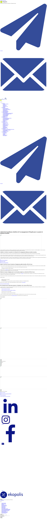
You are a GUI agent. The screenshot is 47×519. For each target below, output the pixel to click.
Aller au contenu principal (3, 0)
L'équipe (4, 133)
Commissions (6, 269)
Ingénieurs (4, 104)
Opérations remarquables (5, 131)
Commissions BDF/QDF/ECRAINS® (7, 118)
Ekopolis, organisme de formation (6, 109)
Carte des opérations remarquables (5, 510)
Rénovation (4, 120)
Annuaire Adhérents (5, 130)
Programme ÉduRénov (5, 115)
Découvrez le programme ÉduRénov (4, 262)
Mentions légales (3, 507)
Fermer (1, 514)
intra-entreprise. (23, 282)
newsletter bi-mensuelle (14, 295)
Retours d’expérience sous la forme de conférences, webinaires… (9, 290)
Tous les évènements (5, 117)
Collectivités (4, 105)
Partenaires (4, 134)
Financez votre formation (5, 111)
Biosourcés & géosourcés (6, 119)
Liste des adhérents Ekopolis (5, 508)
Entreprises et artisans (5, 106)
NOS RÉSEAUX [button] (4, 128)
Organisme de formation (4, 505)
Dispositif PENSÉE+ (5, 116)
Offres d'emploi (4, 135)
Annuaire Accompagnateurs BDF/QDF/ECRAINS (8, 129)
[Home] (3, 2)
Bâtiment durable (5, 127)
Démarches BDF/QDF (5, 112)
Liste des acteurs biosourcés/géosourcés (6, 509)
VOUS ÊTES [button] (3, 103)
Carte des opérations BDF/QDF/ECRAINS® (8, 113)
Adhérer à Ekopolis (2, 396)
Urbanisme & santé (5, 121)
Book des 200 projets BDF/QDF (3, 260)
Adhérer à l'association (2, 392)
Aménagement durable (5, 110)
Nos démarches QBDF (2, 261)
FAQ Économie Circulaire (4, 512)
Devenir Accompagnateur (6, 114)
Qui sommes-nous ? (5, 132)
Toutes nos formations (5, 108)
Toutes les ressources (5, 122)
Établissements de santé (5, 125)
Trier (0, 516)
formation (22, 273)
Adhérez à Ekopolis (4, 503)
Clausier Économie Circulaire (5, 511)
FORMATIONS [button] (3, 107)
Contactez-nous (2, 500)
